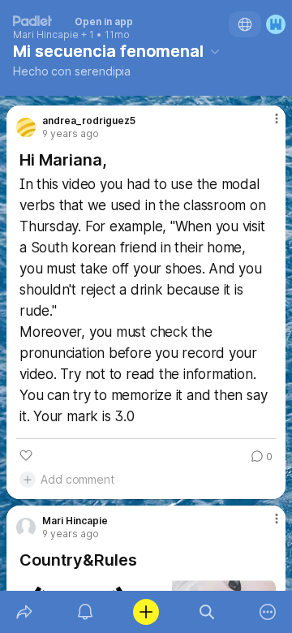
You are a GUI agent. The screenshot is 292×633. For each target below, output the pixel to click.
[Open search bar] (207, 612)
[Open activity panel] (84, 612)
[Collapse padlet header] (215, 51)
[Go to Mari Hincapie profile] (26, 527)
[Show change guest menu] (276, 24)
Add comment (77, 479)
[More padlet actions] (268, 612)
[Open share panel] (24, 612)
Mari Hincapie (46, 35)
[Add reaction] (26, 455)
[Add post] (145, 612)
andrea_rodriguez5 (88, 121)
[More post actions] (266, 125)
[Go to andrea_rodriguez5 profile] (26, 127)
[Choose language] (245, 24)
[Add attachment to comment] (27, 479)
